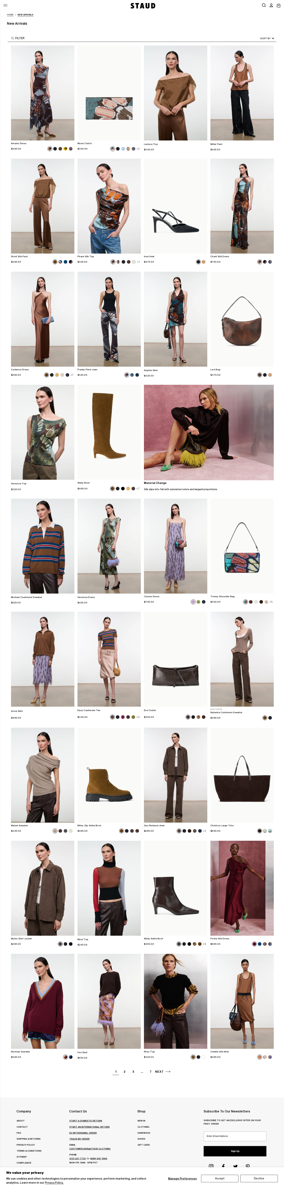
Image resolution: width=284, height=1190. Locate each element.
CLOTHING (143, 1126)
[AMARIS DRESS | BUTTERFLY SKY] (42, 93)
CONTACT (22, 1126)
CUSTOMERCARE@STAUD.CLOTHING (90, 1148)
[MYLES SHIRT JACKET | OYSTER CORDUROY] (42, 888)
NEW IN (141, 1120)
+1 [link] (138, 262)
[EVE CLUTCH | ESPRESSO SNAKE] (175, 659)
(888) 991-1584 (98, 1158)
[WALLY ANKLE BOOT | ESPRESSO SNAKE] (175, 888)
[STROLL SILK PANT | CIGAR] (42, 206)
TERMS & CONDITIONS (29, 1150)
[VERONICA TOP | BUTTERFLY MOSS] (42, 432)
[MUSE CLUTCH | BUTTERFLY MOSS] (109, 93)
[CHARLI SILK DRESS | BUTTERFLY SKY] (242, 206)
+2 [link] (138, 149)
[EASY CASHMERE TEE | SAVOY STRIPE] (109, 659)
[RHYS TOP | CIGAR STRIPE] (175, 1001)
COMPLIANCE (24, 1162)
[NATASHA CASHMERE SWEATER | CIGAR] (242, 659)
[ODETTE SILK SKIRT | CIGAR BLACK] (242, 1001)
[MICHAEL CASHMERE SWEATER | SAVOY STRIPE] (42, 546)
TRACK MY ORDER (79, 1138)
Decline (259, 1178)
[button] (271, 5)
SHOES (141, 1138)
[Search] (264, 5)
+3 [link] (138, 717)
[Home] (142, 5)
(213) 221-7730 (77, 1158)
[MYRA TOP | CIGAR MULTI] (109, 888)
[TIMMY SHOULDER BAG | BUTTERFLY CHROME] (242, 546)
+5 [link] (271, 602)
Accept (220, 1178)
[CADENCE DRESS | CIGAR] (42, 319)
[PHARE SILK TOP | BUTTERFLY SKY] (109, 206)
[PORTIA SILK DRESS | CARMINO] (242, 888)
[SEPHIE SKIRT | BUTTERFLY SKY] (175, 319)
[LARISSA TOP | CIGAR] (175, 93)
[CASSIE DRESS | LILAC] (175, 546)
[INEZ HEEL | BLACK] (175, 206)
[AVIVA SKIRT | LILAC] (42, 659)
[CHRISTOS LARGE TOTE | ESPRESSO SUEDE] (242, 775)
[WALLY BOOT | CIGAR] (109, 432)
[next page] (168, 1071)
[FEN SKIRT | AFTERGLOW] (109, 1001)
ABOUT (21, 1120)
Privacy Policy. (54, 1183)
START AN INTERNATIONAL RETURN (89, 1126)
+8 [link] (204, 944)
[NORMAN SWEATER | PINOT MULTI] (42, 1001)
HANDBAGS (144, 1132)
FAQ (19, 1132)
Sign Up (235, 1151)
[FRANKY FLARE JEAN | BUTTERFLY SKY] (109, 319)
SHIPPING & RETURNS (29, 1138)
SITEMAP (22, 1156)
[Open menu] (5, 5)
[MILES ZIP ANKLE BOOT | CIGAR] (109, 775)
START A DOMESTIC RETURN (85, 1120)
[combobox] (261, 38)
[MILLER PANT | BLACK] (242, 93)
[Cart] (279, 6)
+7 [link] (138, 489)
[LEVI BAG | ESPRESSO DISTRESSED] (242, 319)
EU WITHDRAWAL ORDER (83, 1132)
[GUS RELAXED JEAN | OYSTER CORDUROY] (175, 775)
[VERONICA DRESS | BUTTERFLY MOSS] (109, 546)
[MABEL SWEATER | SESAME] (42, 775)
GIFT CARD (144, 1144)
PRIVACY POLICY (26, 1144)
